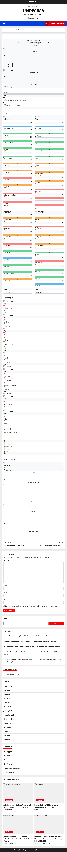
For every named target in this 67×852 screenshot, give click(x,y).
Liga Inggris (7, 752)
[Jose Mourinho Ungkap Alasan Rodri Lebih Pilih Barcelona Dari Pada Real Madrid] (18, 824)
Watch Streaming (57, 23)
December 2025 (8, 715)
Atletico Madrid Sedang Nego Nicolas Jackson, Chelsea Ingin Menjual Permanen (31, 636)
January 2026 (7, 711)
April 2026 (6, 703)
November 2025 (8, 719)
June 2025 (6, 739)
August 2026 (7, 686)
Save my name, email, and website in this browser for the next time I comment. (31, 606)
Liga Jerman (7, 760)
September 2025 (8, 727)
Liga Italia (7, 756)
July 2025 (6, 735)
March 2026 (7, 707)
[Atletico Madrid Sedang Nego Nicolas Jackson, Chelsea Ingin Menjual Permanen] (18, 793)
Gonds (6, 812)
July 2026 (6, 690)
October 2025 (8, 723)
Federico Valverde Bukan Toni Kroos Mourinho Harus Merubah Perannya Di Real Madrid (48, 839)
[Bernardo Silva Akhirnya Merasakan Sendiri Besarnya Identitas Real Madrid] (49, 793)
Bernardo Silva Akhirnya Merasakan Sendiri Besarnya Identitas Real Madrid (29, 641)
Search (6, 618)
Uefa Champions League (11, 768)
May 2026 (6, 699)
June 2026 (6, 694)
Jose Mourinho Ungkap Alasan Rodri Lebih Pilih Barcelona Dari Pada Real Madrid (31, 647)
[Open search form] (43, 23)
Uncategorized (8, 772)
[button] (3, 23)
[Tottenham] (33, 426)
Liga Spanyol (7, 764)
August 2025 (7, 731)
